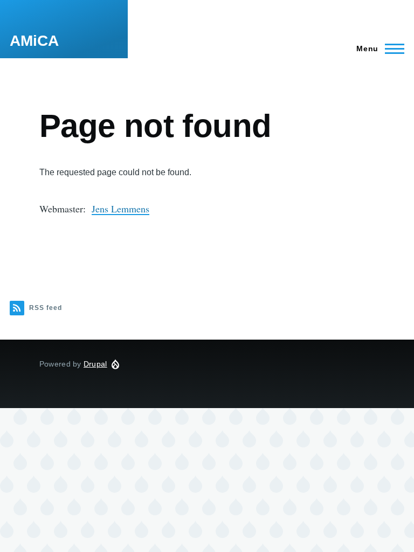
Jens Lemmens (120, 208)
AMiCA (34, 40)
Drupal (95, 364)
